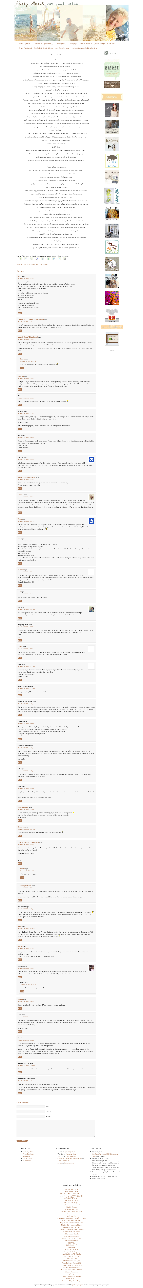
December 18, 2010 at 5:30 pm (26, 788)
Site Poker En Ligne (71, 1240)
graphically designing (77, 1285)
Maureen (21, 376)
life (21, 264)
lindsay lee (21, 827)
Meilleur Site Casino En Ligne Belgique (84, 48)
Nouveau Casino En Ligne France (71, 1265)
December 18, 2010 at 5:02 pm (26, 771)
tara (19, 539)
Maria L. (60, 1156)
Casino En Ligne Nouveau (71, 1267)
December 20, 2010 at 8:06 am (26, 1001)
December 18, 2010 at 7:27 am (26, 378)
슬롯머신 (71, 1274)
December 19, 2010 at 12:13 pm (26, 888)
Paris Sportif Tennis (71, 1191)
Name (47, 1107)
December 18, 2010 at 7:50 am (26, 398)
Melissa (20, 999)
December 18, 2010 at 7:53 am (26, 413)
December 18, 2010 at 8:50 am (26, 459)
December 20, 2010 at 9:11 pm (26, 1040)
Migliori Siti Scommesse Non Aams (71, 1223)
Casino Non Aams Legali (71, 1236)
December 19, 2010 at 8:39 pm (26, 909)
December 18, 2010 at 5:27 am (26, 278)
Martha (20, 946)
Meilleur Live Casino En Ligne (71, 1238)
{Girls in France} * (85, 43)
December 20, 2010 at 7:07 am (26, 968)
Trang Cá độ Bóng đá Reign (71, 1256)
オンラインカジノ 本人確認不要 (71, 1196)
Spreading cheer (28, 1152)
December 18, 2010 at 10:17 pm (26, 829)
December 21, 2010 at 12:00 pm (26, 1065)
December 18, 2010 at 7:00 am (26, 321)
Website (48, 1116)
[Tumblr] (64, 259)
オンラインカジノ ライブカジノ (71, 1194)
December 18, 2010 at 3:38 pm (26, 723)
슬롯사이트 (71, 1247)
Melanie (20, 494)
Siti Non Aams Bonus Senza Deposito (71, 1229)
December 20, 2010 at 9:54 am (26, 1017)
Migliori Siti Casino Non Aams (71, 1220)
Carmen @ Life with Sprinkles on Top (31, 319)
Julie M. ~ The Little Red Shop (28, 842)
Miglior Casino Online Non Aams (71, 1211)
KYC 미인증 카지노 (71, 1200)
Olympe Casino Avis (71, 1272)
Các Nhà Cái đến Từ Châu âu (71, 1254)
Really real (26, 1156)
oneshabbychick (23, 807)
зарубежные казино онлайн (71, 1205)
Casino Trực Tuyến (72, 1258)
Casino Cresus (71, 1214)
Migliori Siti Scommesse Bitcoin (71, 1225)
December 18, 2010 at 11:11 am (26, 572)
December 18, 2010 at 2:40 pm (26, 704)
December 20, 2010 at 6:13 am (26, 948)
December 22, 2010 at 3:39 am (26, 1081)
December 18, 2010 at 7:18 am (26, 339)
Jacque (22, 868)
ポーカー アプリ (71, 1278)
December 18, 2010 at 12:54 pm (26, 688)
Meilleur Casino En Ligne (71, 1227)
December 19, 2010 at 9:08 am (28, 871)
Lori (19, 592)
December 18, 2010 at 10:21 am (26, 521)
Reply (19, 313)
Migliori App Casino (71, 1189)
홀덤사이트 (111, 43)
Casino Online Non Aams (71, 1232)
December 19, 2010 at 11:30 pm (26, 928)
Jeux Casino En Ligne (62, 48)
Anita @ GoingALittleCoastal (28, 337)
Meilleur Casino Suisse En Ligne (71, 1270)
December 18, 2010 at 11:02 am (26, 541)
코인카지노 (71, 1243)
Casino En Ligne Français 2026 (71, 1263)
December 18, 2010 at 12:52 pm (26, 666)
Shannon (21, 569)
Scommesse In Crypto (71, 1209)
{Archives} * (38, 43)
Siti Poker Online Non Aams (71, 1276)
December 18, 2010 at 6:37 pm (26, 809)
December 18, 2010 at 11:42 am (26, 594)
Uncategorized (34, 264)
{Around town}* (99, 43)
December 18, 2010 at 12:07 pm (26, 627)
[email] (25, 259)
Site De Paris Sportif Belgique (43, 48)
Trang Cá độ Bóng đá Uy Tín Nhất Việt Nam (71, 1218)
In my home (27, 1161)
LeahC (20, 646)
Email (47, 1111)
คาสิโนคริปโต (71, 1216)
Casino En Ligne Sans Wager (71, 1281)
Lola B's (71, 20)
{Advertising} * (49, 43)
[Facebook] (42, 259)
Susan (20, 519)
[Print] (20, 259)
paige (19, 276)
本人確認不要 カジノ (71, 1198)
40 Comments (44, 264)
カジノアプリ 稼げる (71, 1202)
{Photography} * (62, 43)
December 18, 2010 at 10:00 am (26, 497)
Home (21, 43)
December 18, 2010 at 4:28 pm (26, 748)
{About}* (28, 43)
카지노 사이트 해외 (71, 1249)
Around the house (28, 1154)
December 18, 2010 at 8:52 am (26, 479)
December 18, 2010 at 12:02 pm (26, 609)
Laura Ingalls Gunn (24, 885)
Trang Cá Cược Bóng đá (71, 1252)
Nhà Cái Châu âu (71, 1207)
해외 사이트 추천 (71, 1245)
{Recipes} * (73, 43)
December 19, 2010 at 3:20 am (26, 844)
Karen (20, 926)
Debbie (22, 359)
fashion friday (27, 1158)
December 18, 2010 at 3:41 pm (28, 361)
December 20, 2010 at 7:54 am (28, 984)
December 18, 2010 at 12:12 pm (26, 649)
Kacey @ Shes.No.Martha (26, 477)
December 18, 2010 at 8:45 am (26, 437)
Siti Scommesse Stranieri (71, 1234)
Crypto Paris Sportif (25, 48)
